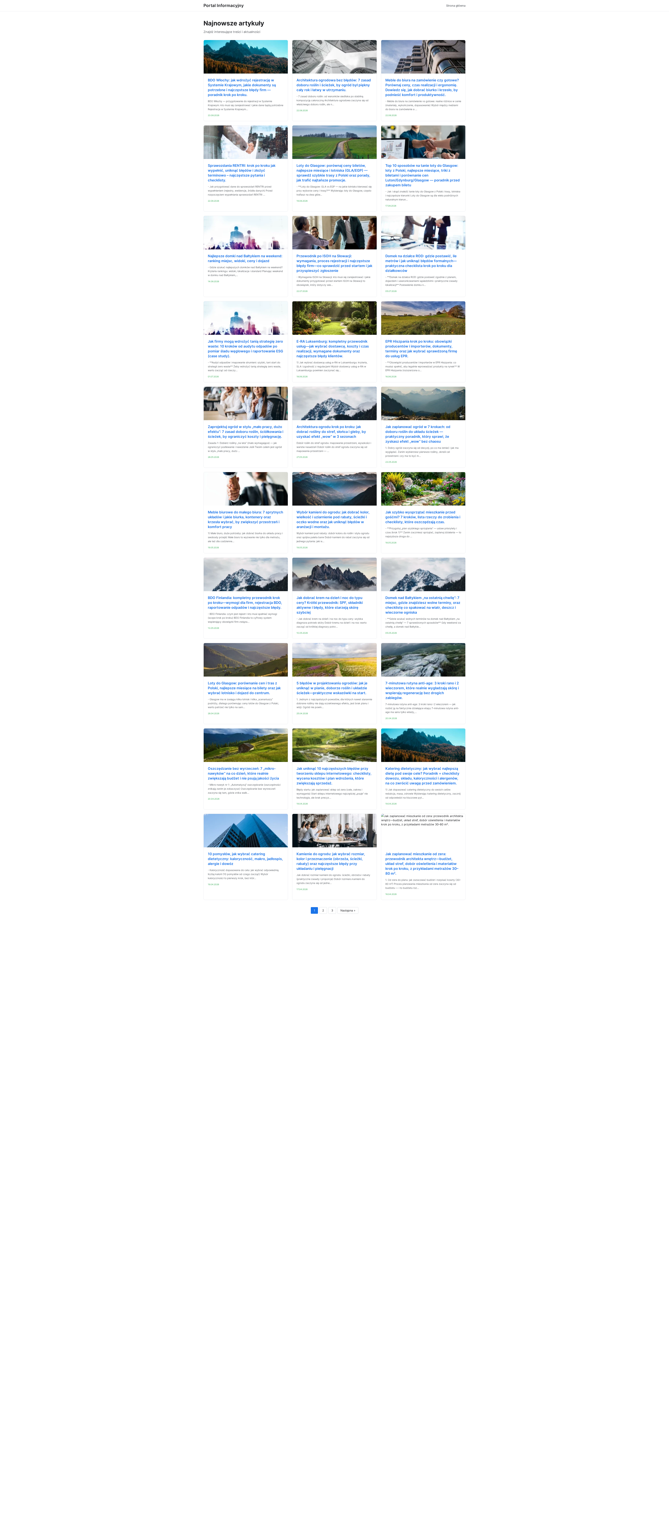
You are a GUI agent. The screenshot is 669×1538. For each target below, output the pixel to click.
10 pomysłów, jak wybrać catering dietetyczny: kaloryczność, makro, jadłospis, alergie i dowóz (245, 859)
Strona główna (456, 5)
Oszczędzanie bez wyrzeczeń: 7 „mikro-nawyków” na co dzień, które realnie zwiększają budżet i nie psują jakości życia (243, 773)
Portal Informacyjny (223, 5)
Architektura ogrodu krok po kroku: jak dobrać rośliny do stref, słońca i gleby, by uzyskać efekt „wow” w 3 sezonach (331, 432)
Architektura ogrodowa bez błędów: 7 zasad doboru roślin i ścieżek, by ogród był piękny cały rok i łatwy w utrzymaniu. (334, 85)
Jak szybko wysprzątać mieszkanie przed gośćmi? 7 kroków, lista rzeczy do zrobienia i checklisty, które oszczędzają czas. (422, 517)
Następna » (347, 910)
